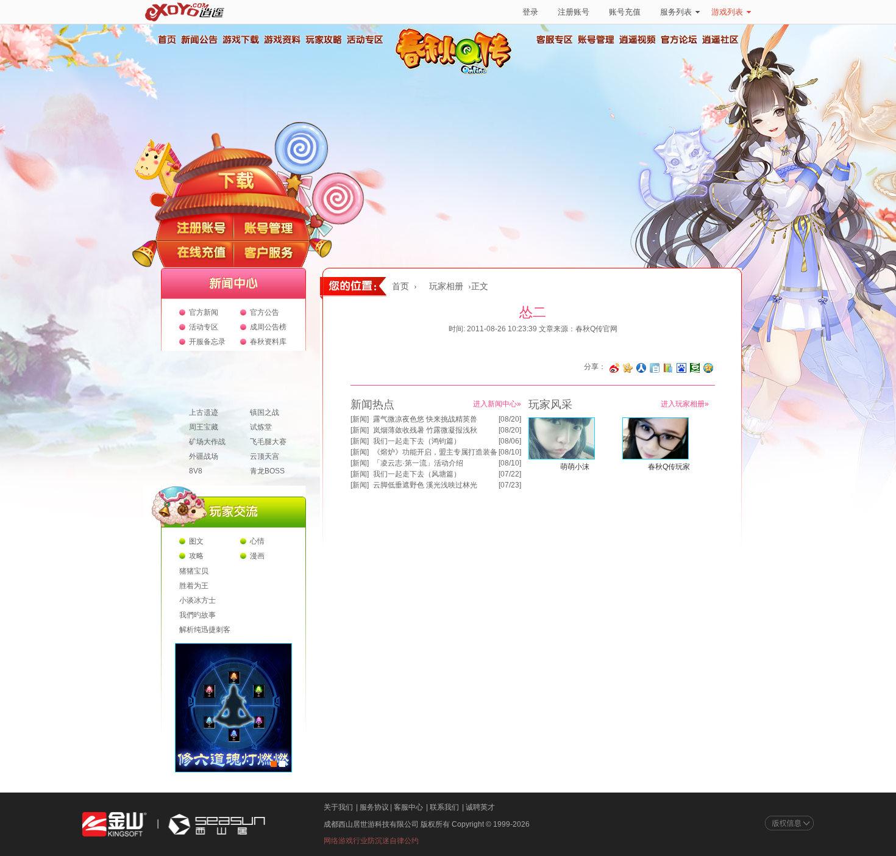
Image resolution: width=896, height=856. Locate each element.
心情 (257, 541)
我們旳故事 (197, 615)
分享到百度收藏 (681, 368)
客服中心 (408, 807)
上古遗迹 (203, 412)
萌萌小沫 (574, 466)
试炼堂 (261, 427)
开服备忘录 (207, 341)
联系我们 (444, 807)
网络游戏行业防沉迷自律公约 (371, 840)
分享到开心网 (628, 368)
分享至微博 (614, 368)
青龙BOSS (267, 471)
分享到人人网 (641, 368)
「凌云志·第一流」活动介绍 (418, 463)
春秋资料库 (268, 341)
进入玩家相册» (685, 404)
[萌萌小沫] (561, 457)
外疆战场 (203, 456)
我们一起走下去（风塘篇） (417, 474)
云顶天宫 (264, 456)
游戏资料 (281, 39)
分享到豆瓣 (695, 368)
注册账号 (573, 11)
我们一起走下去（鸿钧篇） (417, 441)
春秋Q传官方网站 (457, 73)
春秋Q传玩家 (669, 466)
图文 (196, 541)
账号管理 (596, 39)
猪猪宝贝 (193, 571)
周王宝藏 (203, 427)
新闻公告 (199, 39)
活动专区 (364, 39)
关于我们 (338, 807)
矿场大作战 (207, 441)
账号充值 (625, 11)
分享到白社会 (655, 368)
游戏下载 (240, 39)
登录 (530, 11)
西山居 (215, 824)
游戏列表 (727, 11)
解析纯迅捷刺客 (204, 629)
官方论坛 (679, 39)
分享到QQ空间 (708, 368)
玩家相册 (446, 286)
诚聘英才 (480, 807)
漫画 (257, 556)
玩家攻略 (323, 39)
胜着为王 (193, 585)
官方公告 (264, 312)
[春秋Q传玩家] (655, 457)
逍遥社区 (720, 39)
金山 (114, 824)
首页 (166, 39)
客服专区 (555, 39)
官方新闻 (203, 312)
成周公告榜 (268, 327)
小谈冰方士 (197, 600)
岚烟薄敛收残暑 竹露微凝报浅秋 (425, 430)
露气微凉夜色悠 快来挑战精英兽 (425, 419)
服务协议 (374, 807)
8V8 (195, 471)
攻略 (196, 556)
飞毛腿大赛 (268, 441)
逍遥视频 (637, 39)
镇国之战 (264, 412)
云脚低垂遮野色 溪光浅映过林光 (425, 485)
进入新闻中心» (497, 404)
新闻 (359, 419)
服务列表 (676, 11)
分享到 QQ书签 (668, 368)
